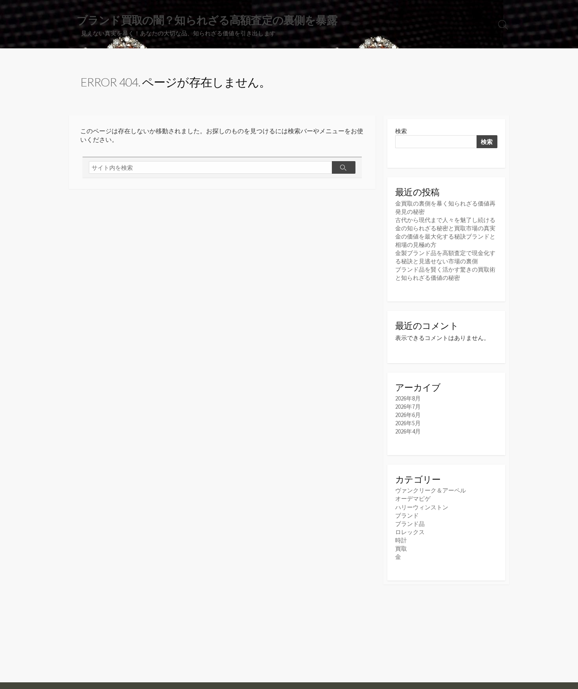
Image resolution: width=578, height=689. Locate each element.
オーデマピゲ (413, 498)
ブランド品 (410, 523)
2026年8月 (408, 398)
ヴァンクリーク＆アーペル (430, 490)
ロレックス (410, 532)
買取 (401, 548)
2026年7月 (408, 406)
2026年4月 (408, 431)
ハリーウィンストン (421, 507)
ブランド (407, 515)
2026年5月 (408, 423)
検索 (401, 131)
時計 (401, 540)
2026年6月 (408, 415)
